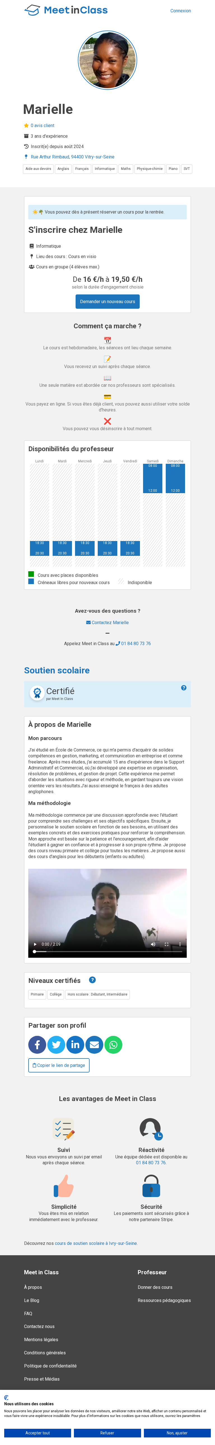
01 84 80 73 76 (135, 643)
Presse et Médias (42, 1379)
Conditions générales (45, 1352)
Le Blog (31, 1300)
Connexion (180, 10)
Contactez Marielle (110, 622)
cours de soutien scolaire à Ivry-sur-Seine (96, 1243)
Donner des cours (155, 1287)
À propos (33, 1287)
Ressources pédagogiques (164, 1300)
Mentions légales (41, 1339)
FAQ (28, 1313)
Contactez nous (39, 1326)
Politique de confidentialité (50, 1366)
